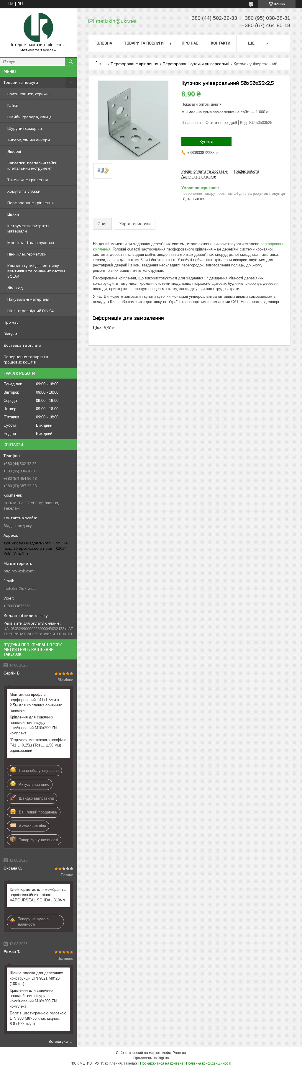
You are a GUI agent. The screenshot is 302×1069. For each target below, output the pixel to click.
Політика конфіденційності (208, 1063)
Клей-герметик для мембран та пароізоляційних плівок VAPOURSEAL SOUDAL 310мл (37, 894)
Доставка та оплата (22, 345)
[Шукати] (71, 61)
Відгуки (10, 333)
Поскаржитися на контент (161, 1063)
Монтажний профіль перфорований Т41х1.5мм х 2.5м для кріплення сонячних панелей (36, 702)
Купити (206, 141)
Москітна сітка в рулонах (30, 242)
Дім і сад (15, 287)
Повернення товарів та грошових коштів (26, 359)
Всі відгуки (58, 1041)
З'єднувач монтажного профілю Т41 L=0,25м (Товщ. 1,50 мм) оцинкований (38, 745)
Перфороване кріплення (30, 202)
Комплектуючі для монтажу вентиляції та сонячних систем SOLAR (36, 271)
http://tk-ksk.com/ (19, 571)
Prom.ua (179, 1053)
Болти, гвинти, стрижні (28, 93)
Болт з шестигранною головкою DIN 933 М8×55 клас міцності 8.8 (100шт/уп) (38, 1018)
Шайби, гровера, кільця (29, 116)
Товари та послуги (21, 82)
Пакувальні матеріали (28, 299)
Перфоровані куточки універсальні (196, 63)
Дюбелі (14, 151)
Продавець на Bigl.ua (151, 1058)
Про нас (11, 322)
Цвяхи (13, 214)
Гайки (12, 105)
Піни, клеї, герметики (27, 254)
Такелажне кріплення (27, 179)
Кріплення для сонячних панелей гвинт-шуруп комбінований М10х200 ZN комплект (33, 725)
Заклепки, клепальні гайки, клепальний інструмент (32, 165)
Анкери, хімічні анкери (28, 140)
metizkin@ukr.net (19, 588)
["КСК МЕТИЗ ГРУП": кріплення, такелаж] (38, 27)
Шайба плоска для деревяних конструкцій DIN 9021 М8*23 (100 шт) (36, 978)
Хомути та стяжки (23, 191)
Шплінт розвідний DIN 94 (30, 310)
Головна (103, 43)
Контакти (220, 43)
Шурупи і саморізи (24, 128)
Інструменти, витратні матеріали (28, 228)
